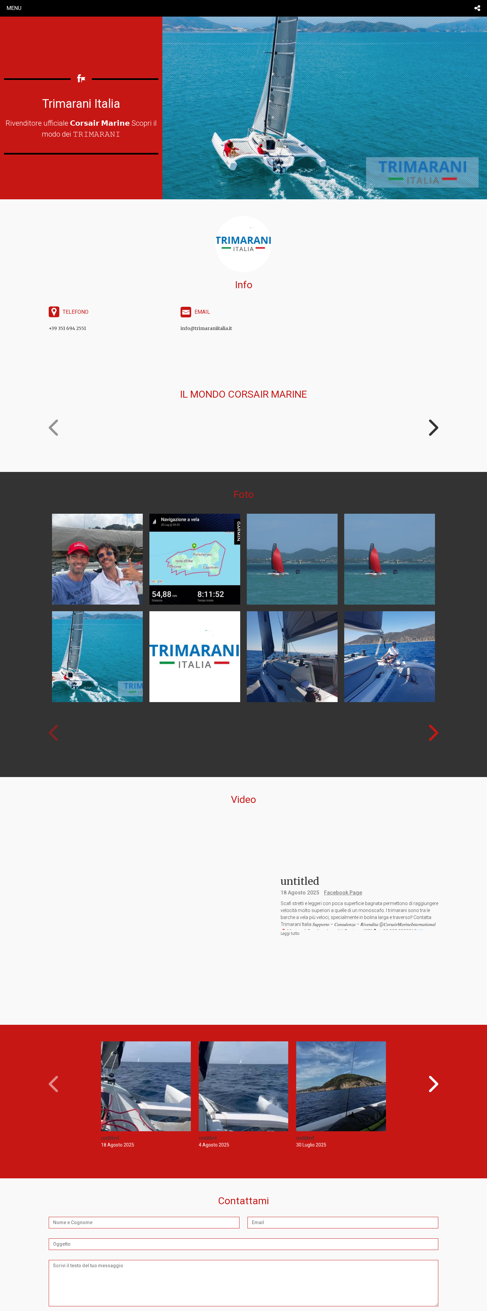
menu (14, 8)
